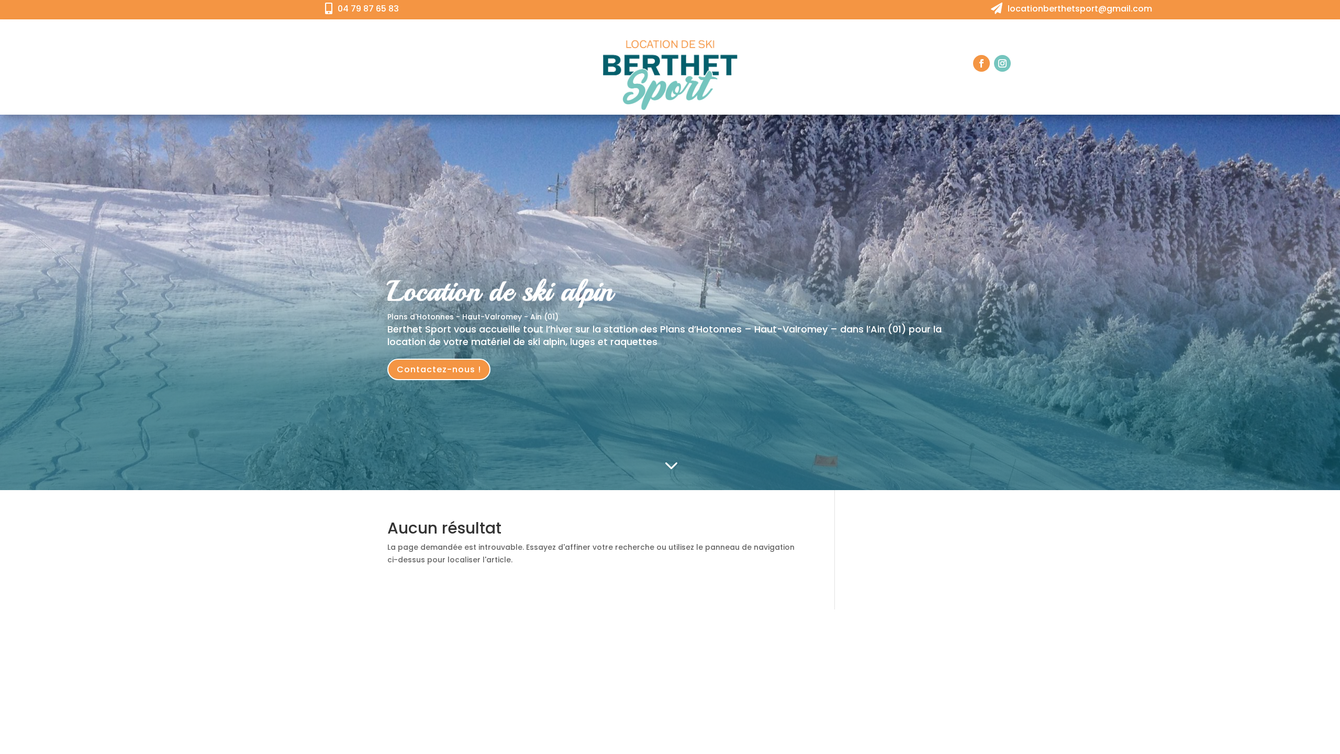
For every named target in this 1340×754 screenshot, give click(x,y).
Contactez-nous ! (439, 369)
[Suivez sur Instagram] (1002, 63)
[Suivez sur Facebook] (981, 63)
